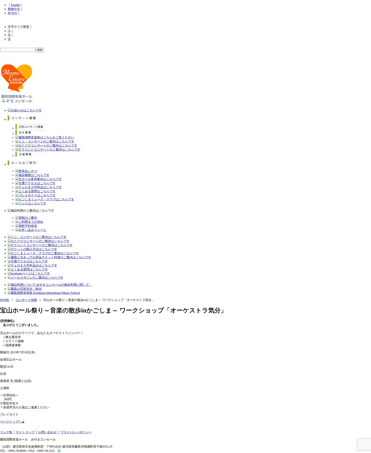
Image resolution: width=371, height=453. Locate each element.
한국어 (12, 13)
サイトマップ (25, 432)
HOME (4, 300)
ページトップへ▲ (12, 421)
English (15, 5)
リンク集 (6, 432)
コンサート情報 (26, 300)
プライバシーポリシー (75, 432)
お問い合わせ (47, 432)
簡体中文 (14, 9)
